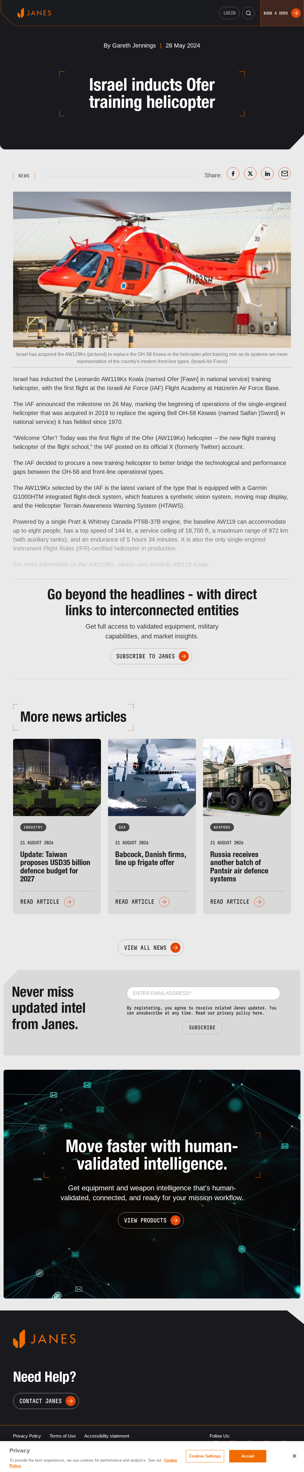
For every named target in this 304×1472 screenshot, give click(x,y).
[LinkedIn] (267, 173)
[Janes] (34, 13)
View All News (145, 947)
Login (229, 12)
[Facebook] (233, 173)
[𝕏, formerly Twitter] (250, 173)
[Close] (294, 1455)
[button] (248, 13)
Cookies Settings (205, 1456)
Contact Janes (40, 1401)
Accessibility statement (106, 1435)
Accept (247, 1456)
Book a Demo (276, 13)
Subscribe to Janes (145, 656)
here (257, 1012)
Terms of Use (63, 1435)
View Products (145, 1220)
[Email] (284, 173)
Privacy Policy (27, 1435)
